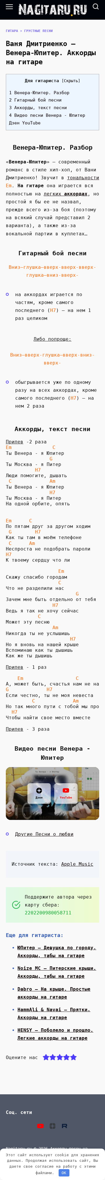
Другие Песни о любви (44, 834)
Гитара (12, 31)
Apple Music (77, 864)
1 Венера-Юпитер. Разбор (39, 92)
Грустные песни (38, 31)
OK (64, 1173)
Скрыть (71, 80)
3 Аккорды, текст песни (38, 107)
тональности (83, 177)
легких (66, 194)
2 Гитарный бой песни (35, 100)
